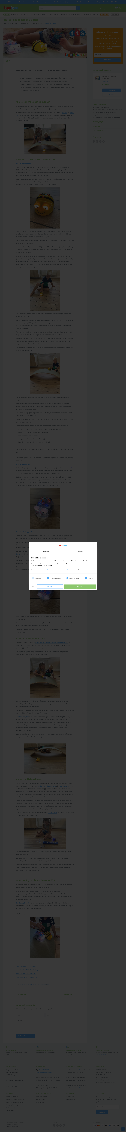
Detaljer (80, 551)
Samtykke (46, 551)
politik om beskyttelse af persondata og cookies (58, 570)
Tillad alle (79, 586)
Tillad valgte (49, 586)
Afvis (33, 586)
